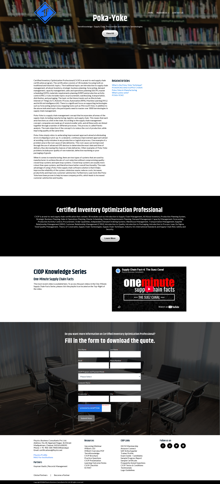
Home (150, 13)
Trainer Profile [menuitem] (127, 453)
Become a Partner (62, 475)
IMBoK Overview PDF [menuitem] (94, 451)
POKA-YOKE (118, 95)
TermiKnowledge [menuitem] (91, 453)
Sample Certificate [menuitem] (129, 460)
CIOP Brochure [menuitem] (91, 455)
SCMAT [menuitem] (88, 467)
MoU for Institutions (43, 457)
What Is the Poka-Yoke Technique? (127, 85)
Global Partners (40, 475)
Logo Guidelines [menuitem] (128, 470)
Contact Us (177, 13)
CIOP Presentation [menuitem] (92, 460)
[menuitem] (152, 12)
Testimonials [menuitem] (126, 467)
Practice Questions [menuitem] (92, 458)
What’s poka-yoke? (120, 92)
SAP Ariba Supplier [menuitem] (129, 451)
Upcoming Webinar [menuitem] (93, 446)
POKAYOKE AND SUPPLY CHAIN (127, 87)
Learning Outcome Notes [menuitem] (95, 463)
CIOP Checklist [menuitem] (91, 465)
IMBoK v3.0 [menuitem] (89, 448)
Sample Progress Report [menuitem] (131, 458)
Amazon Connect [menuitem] (128, 448)
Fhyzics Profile (40, 455)
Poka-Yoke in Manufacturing (124, 90)
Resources (162, 13)
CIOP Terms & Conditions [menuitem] (132, 465)
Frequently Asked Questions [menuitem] (133, 463)
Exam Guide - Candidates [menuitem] (132, 455)
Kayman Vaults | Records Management (50, 466)
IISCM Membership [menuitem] (129, 446)
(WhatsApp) (63, 447)
